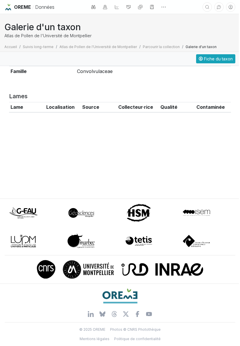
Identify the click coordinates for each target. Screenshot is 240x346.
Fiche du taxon (218, 58)
